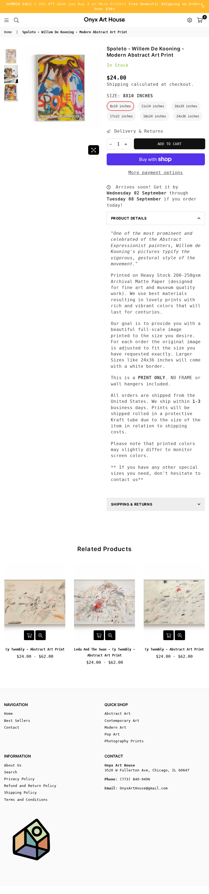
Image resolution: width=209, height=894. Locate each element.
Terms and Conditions (26, 800)
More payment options (155, 172)
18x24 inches (154, 116)
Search (10, 772)
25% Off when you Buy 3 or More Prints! (104, 6)
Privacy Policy (19, 779)
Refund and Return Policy (30, 786)
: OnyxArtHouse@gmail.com (141, 788)
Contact (11, 727)
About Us (12, 765)
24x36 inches (187, 116)
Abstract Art (117, 713)
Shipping (117, 84)
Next (98, 101)
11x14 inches (152, 106)
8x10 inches (120, 106)
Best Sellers (17, 721)
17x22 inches (121, 116)
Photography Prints (124, 741)
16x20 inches (185, 106)
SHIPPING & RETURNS (132, 504)
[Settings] (190, 20)
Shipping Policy (20, 792)
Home (8, 32)
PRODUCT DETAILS (129, 218)
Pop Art (112, 734)
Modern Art (115, 727)
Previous (23, 101)
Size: (130, 95)
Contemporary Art (121, 721)
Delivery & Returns (137, 131)
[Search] (16, 20)
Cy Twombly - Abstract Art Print (34, 649)
